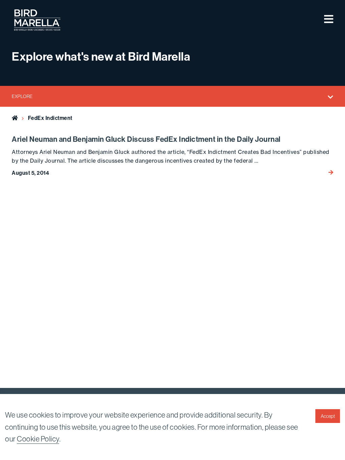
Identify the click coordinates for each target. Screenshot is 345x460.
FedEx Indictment (50, 117)
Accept (328, 416)
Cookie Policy (38, 438)
